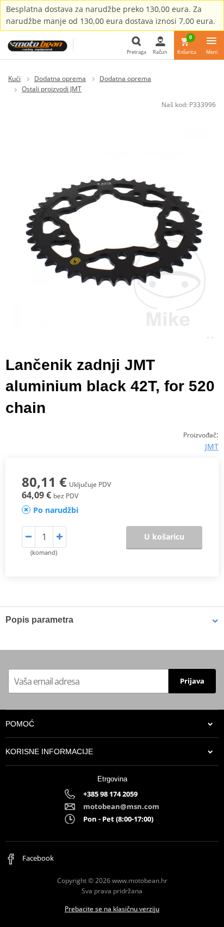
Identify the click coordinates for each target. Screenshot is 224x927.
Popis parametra (39, 619)
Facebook (37, 858)
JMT (212, 446)
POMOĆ (19, 723)
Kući (14, 78)
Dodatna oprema (60, 78)
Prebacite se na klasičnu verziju (112, 908)
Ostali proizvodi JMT (52, 88)
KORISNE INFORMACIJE (49, 751)
